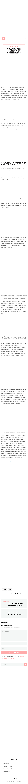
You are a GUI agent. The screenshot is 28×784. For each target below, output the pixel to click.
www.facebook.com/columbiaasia (9, 461)
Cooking (4, 589)
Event (11, 46)
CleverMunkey (6, 763)
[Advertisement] (14, 14)
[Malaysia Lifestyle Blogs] (14, 742)
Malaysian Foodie (6, 771)
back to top (14, 779)
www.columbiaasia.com (6, 459)
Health (16, 46)
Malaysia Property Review (9, 768)
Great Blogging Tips (7, 766)
